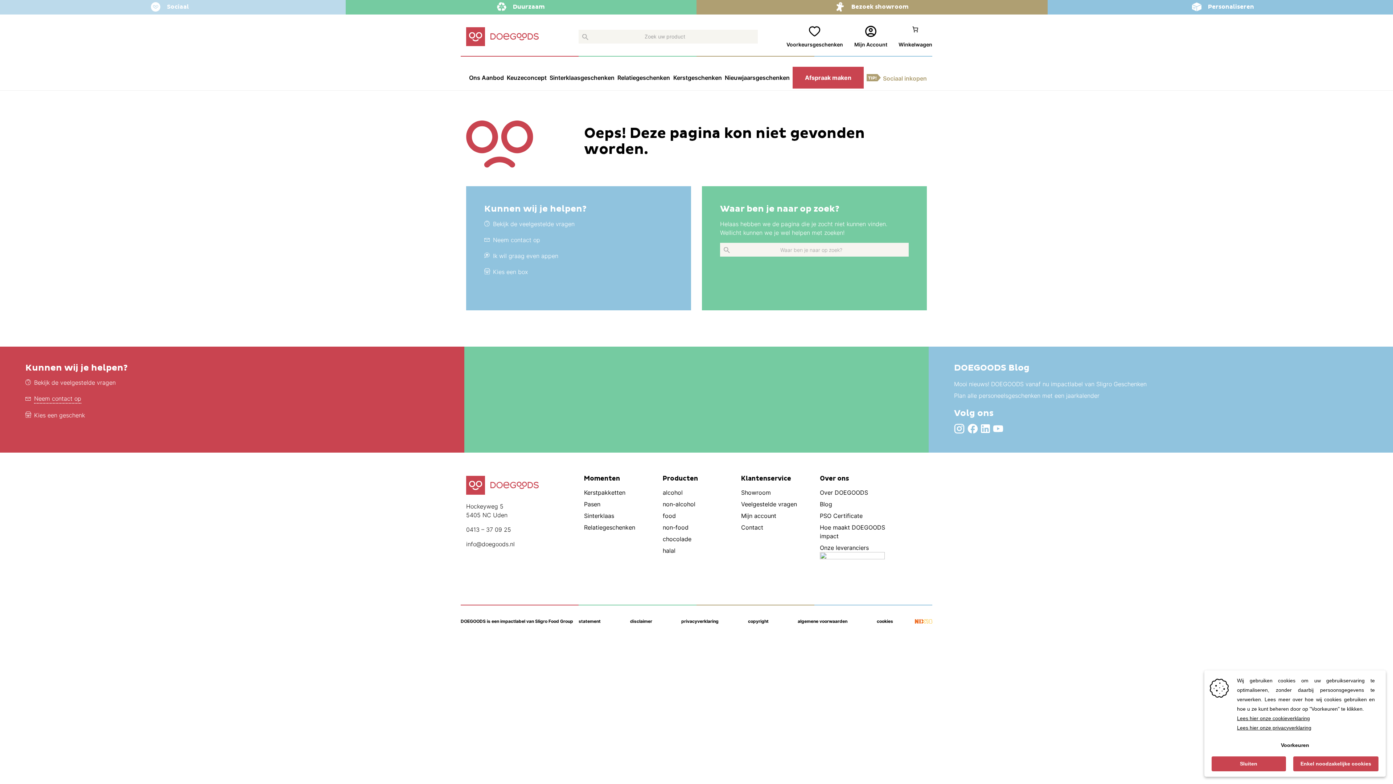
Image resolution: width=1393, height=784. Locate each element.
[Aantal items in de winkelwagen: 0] (915, 37)
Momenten (602, 479)
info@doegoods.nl (490, 544)
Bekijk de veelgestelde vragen (75, 382)
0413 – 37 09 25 (488, 529)
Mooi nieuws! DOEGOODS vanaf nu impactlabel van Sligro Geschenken (1050, 384)
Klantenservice (766, 479)
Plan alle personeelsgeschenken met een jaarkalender (1027, 395)
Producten (680, 479)
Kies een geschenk (59, 415)
